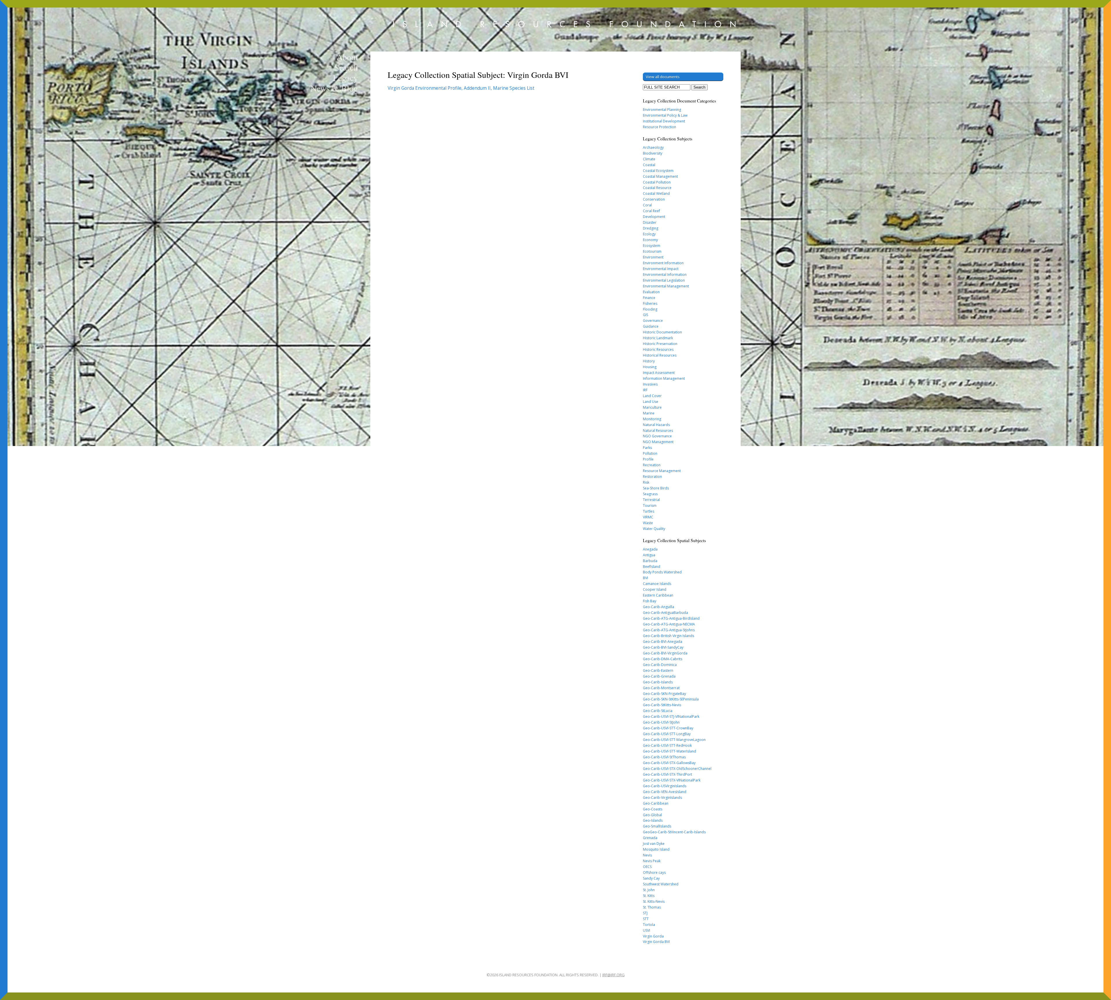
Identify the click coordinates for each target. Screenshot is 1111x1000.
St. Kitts (648, 895)
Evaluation (651, 291)
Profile (648, 459)
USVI (646, 930)
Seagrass (650, 493)
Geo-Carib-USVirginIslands (664, 786)
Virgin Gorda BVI (656, 941)
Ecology (649, 234)
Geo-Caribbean (655, 803)
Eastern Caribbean (658, 595)
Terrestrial (651, 499)
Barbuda (650, 560)
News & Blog (334, 88)
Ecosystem (651, 245)
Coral (647, 205)
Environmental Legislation (664, 280)
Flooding (650, 309)
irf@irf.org (613, 974)
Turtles (648, 511)
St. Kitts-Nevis (654, 901)
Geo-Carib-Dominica (660, 664)
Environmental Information (665, 274)
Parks (647, 447)
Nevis (647, 855)
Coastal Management (660, 176)
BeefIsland (651, 566)
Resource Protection (659, 126)
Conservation (654, 199)
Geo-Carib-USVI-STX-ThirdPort (667, 774)
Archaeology (653, 147)
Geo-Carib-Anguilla (658, 606)
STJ (645, 913)
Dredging (650, 228)
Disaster (649, 222)
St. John (649, 889)
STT (646, 918)
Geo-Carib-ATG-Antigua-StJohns (669, 629)
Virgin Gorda (653, 936)
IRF (645, 390)
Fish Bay (649, 601)
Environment (653, 257)
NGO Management (658, 441)
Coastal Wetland (656, 193)
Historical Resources (659, 355)
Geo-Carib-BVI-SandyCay (663, 647)
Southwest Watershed (660, 884)
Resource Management (662, 470)
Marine (648, 413)
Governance (653, 320)
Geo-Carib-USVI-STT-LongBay (667, 733)
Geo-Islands (653, 820)
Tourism (649, 505)
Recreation (652, 465)
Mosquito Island (656, 849)
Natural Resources (658, 430)
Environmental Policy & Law (665, 115)
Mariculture (652, 407)
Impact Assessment (659, 372)
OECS (647, 866)
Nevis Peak (652, 860)
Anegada (650, 549)
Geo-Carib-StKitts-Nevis (662, 704)
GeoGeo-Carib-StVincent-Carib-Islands (674, 832)
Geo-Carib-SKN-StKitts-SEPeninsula (671, 699)
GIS (645, 314)
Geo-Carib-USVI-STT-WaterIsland (669, 751)
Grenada (650, 837)
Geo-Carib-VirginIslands (662, 797)
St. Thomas (652, 907)
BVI (645, 577)
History (649, 361)
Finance (649, 297)
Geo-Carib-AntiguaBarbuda (665, 612)
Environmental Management (666, 286)
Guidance (650, 326)
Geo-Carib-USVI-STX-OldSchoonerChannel (677, 768)
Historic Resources (658, 349)
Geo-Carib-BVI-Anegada (662, 641)
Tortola (649, 924)
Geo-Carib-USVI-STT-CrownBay (668, 728)
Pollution (650, 453)
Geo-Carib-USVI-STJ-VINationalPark (671, 716)
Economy (650, 239)
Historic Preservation (660, 343)
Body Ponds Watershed (662, 572)
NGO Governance (657, 436)
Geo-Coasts (652, 809)
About (347, 57)
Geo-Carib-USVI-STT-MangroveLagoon (674, 739)
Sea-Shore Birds (656, 488)
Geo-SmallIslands (657, 826)
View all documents (663, 76)
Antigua (649, 555)
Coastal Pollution (657, 182)
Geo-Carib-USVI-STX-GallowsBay (669, 762)
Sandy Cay (651, 878)
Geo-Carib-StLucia (657, 710)
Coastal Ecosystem (658, 170)
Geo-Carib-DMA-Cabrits (662, 658)
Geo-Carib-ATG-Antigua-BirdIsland (671, 618)
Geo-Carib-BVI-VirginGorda (665, 653)
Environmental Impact (660, 268)
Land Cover (652, 395)
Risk (646, 482)
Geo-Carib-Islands (658, 682)
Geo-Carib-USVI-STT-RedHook (667, 745)
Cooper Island (654, 589)
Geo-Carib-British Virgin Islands (668, 635)
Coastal (649, 164)
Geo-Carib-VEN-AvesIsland (664, 791)
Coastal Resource (657, 187)
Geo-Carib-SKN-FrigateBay (664, 693)
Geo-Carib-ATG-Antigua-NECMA (669, 624)
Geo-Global (652, 814)
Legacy (345, 77)
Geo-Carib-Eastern (658, 670)
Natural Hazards (656, 424)
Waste (648, 522)
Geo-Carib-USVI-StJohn (661, 722)
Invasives (650, 384)
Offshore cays (654, 872)
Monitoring (652, 418)
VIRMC (648, 517)
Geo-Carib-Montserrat (661, 687)
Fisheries (650, 303)
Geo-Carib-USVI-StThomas (664, 757)
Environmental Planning (662, 109)
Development (654, 216)
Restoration (652, 476)
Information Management (664, 378)
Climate (649, 159)
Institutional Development (664, 121)
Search (346, 67)
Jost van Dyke (654, 843)
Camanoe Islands (657, 583)
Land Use (650, 401)
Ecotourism (652, 251)
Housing (649, 366)
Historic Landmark (658, 337)
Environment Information (663, 262)
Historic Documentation (662, 332)
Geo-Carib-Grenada (659, 676)
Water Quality (654, 528)
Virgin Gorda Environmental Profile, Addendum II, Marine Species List (461, 88)
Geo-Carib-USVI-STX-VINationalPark (671, 780)
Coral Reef (651, 210)
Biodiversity (652, 153)
